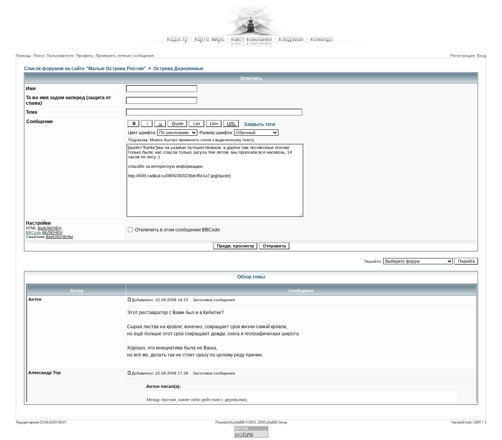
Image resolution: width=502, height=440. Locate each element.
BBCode (33, 232)
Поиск (38, 55)
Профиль (84, 55)
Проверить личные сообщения (125, 55)
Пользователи (60, 55)
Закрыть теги (257, 124)
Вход (481, 55)
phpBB (239, 422)
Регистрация (462, 55)
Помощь (23, 55)
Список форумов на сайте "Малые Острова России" (85, 68)
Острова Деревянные (178, 68)
